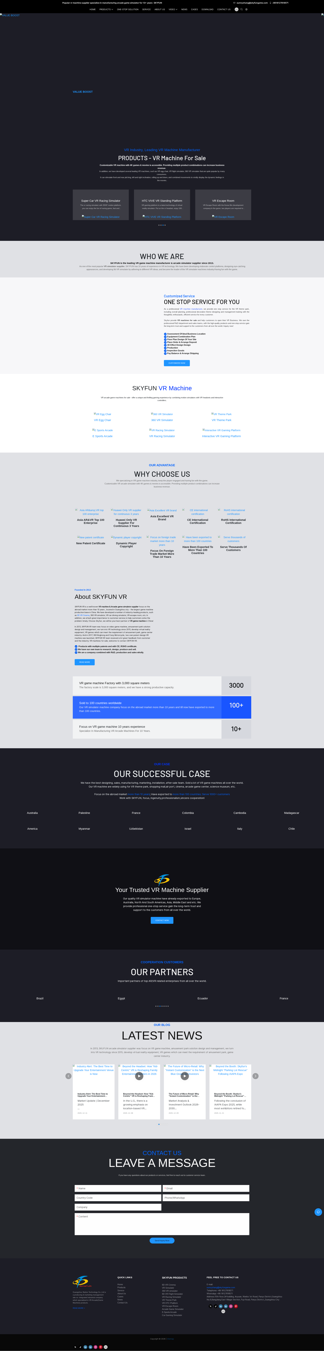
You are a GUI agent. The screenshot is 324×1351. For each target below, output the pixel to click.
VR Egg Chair (102, 420)
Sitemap (170, 1339)
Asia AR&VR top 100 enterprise (90, 521)
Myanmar (84, 828)
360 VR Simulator (162, 420)
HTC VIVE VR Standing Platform (101, 200)
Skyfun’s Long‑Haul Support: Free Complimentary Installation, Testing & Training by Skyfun (229, 1095)
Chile (291, 828)
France (136, 812)
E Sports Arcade (103, 436)
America (32, 828)
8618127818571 (280, 3)
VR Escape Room (162, 200)
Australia (32, 812)
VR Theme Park (221, 420)
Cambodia (240, 812)
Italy (239, 828)
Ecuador (121, 998)
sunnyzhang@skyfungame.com (252, 3)
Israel (188, 828)
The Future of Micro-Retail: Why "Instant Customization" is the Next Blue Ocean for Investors (138, 1095)
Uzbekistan (136, 828)
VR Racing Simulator (162, 436)
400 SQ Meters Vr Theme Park (223, 200)
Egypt (40, 998)
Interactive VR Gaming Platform (221, 436)
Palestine (84, 812)
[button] (158, 225)
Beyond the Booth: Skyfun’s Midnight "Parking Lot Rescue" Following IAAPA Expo (184, 1095)
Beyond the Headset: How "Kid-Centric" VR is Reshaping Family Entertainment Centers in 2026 (93, 1095)
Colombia (188, 812)
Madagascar (291, 812)
